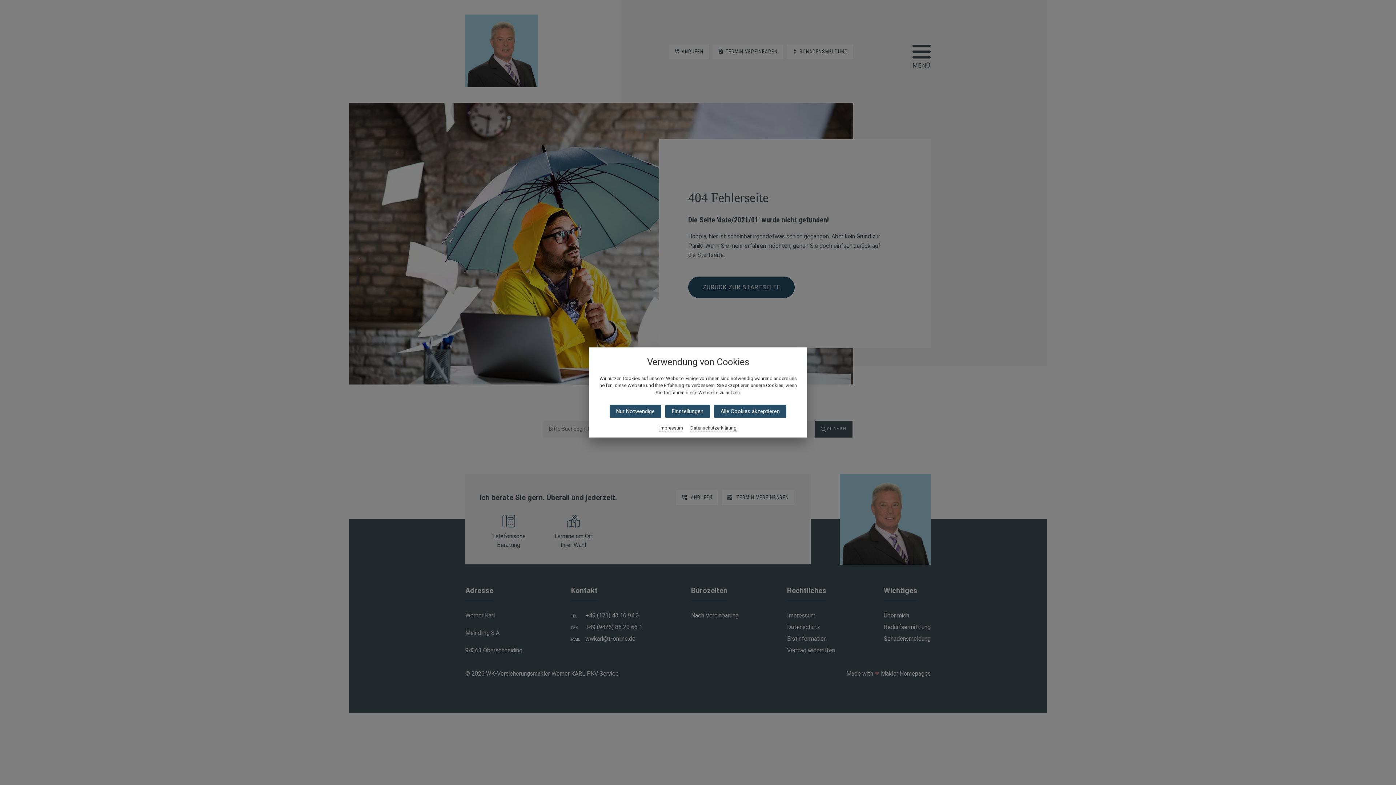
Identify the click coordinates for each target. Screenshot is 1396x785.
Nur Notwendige (635, 411)
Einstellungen (687, 411)
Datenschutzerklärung (713, 428)
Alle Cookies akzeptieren (750, 411)
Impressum (671, 428)
